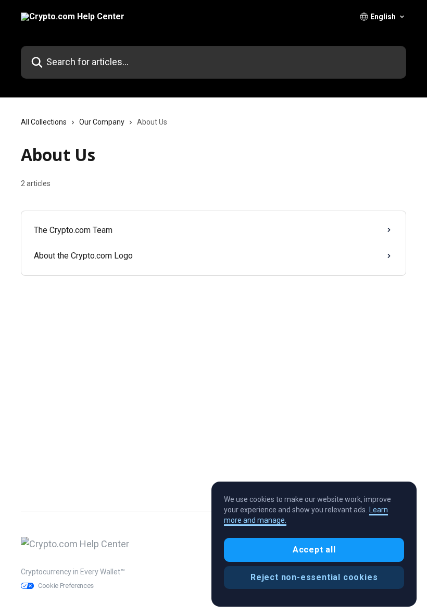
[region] (314, 544)
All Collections (44, 122)
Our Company (101, 122)
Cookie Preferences (66, 585)
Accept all (314, 550)
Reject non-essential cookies (314, 577)
